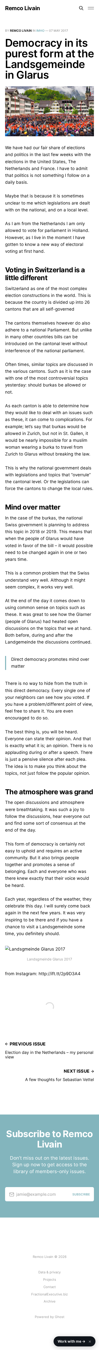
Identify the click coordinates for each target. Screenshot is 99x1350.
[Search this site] (81, 8)
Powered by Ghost (49, 1317)
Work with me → (74, 1341)
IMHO (40, 30)
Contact (49, 1287)
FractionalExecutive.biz (49, 1294)
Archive (50, 1301)
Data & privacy (49, 1272)
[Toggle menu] (91, 8)
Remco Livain (22, 8)
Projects (49, 1279)
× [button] (89, 1341)
